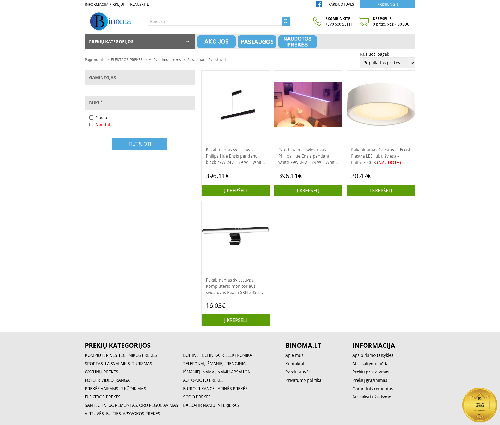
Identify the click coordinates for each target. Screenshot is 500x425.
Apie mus (294, 355)
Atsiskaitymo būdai (371, 363)
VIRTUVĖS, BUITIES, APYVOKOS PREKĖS (122, 413)
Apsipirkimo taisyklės (372, 355)
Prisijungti (387, 4)
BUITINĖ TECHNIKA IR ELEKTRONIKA (217, 355)
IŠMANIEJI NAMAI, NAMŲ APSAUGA (216, 372)
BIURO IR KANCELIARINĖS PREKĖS (215, 388)
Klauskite (139, 4)
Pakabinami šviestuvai (206, 59)
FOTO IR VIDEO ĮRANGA (107, 380)
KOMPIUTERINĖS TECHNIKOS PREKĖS (121, 355)
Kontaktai (294, 363)
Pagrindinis (95, 59)
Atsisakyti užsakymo (371, 397)
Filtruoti (140, 144)
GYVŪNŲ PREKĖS (101, 372)
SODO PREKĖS (197, 397)
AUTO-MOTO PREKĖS (203, 380)
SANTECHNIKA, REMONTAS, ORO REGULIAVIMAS (131, 405)
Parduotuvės (341, 4)
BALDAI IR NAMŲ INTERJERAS (211, 405)
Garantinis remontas (372, 388)
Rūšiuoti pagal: (374, 54)
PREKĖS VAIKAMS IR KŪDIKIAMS (115, 388)
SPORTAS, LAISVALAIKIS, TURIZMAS (118, 363)
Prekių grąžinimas (369, 380)
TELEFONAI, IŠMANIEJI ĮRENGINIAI (215, 363)
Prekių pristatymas (370, 372)
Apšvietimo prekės (165, 59)
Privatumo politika (303, 380)
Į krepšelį (235, 190)
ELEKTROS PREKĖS (127, 59)
